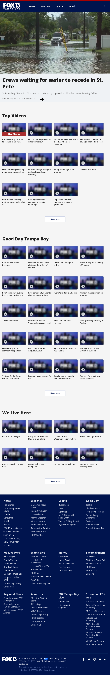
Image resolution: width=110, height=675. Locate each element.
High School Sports (67, 524)
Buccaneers (63, 504)
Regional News (13, 594)
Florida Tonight (10, 560)
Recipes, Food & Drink (11, 578)
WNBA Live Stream (95, 641)
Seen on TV (8, 535)
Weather (36, 500)
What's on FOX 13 (94, 570)
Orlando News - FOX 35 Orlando (12, 599)
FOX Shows (91, 567)
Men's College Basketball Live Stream (93, 626)
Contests (90, 573)
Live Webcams (37, 514)
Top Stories (8, 504)
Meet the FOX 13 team (39, 599)
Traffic (89, 504)
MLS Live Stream (94, 644)
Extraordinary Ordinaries (92, 516)
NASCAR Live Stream (95, 614)
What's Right (9, 556)
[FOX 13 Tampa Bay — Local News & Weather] (12, 6)
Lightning (62, 511)
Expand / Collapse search (105, 6)
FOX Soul (35, 573)
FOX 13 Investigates (12, 528)
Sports (62, 500)
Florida (6, 514)
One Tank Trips (10, 567)
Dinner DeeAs (9, 563)
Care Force (8, 586)
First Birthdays (92, 524)
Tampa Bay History (12, 583)
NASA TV (35, 579)
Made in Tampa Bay (12, 573)
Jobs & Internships (39, 607)
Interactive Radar (39, 511)
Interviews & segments (64, 606)
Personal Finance (66, 563)
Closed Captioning (39, 614)
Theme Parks (9, 570)
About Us (37, 594)
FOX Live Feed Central (41, 576)
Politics (6, 524)
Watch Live (38, 552)
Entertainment (95, 552)
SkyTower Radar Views (38, 506)
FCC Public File (37, 617)
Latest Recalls (64, 560)
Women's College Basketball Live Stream (94, 635)
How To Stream (38, 556)
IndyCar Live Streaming (91, 619)
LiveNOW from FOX (40, 566)
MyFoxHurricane (38, 531)
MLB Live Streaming (95, 611)
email (105, 659)
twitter (89, 659)
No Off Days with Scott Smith (66, 516)
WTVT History (37, 611)
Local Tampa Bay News (11, 509)
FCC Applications (38, 621)
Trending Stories (93, 563)
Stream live (63, 601)
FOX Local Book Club (96, 560)
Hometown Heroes (95, 511)
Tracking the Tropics (40, 528)
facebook (83, 659)
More (71, 6)
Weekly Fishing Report (68, 521)
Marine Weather (38, 517)
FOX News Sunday (11, 538)
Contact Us (36, 624)
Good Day (92, 500)
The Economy (64, 567)
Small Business (65, 570)
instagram (94, 659)
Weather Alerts (38, 521)
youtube (100, 659)
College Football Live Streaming (95, 606)
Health (6, 521)
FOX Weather (37, 535)
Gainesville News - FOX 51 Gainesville (11, 605)
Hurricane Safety (38, 524)
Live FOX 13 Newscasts (36, 561)
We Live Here (11, 552)
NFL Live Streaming (95, 601)
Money (62, 552)
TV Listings (36, 604)
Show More (55, 219)
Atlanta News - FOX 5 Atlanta (13, 611)
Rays (60, 508)
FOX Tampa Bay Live (40, 583)
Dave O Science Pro (95, 528)
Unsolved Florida (11, 531)
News (7, 500)
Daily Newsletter (11, 541)
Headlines (90, 556)
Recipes (89, 521)
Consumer (8, 517)
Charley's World (93, 508)
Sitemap (7, 545)
